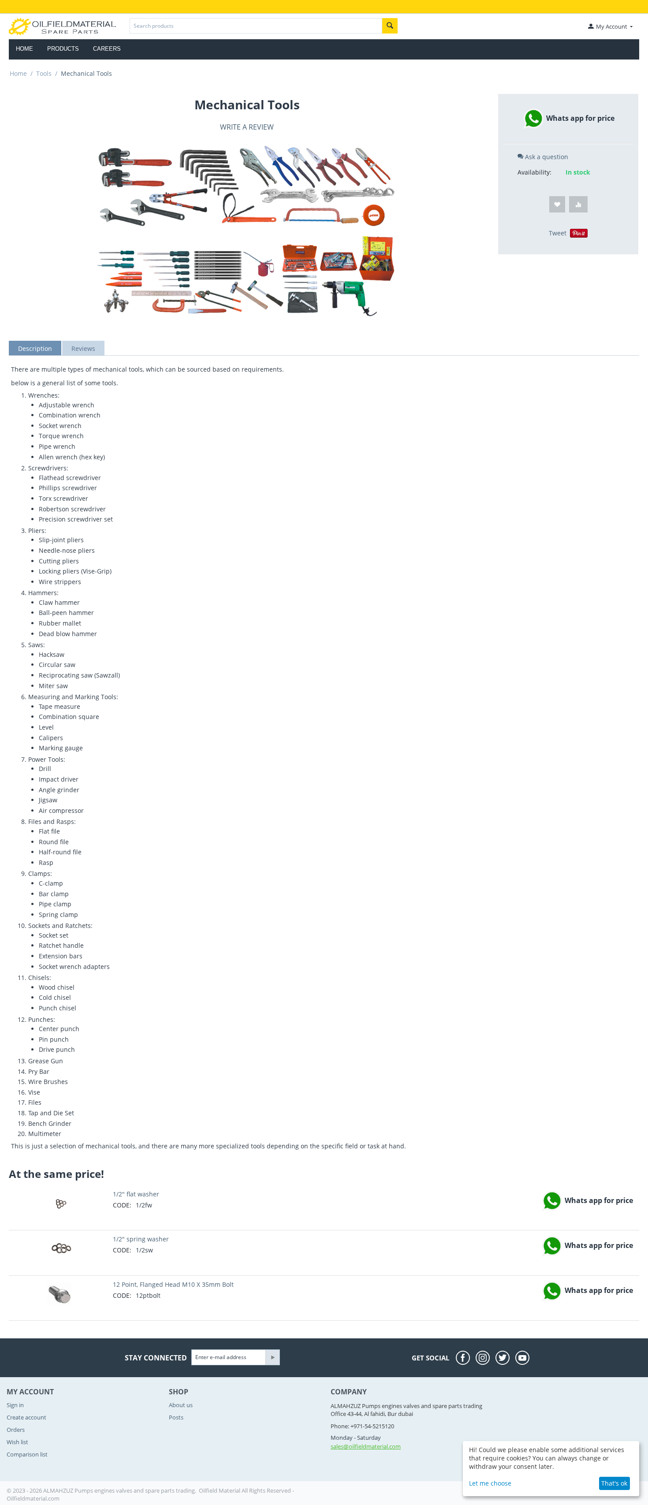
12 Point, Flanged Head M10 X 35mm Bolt (173, 1284)
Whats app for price (579, 118)
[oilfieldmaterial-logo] (62, 26)
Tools (44, 73)
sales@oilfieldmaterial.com (366, 1446)
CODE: (122, 1205)
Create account (26, 1417)
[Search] (390, 26)
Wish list (17, 1442)
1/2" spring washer (141, 1239)
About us (181, 1405)
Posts (176, 1417)
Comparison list (27, 1454)
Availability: (534, 172)
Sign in (15, 1405)
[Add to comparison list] (578, 204)
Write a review (247, 127)
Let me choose (490, 1483)
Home (24, 48)
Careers (107, 48)
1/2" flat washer (136, 1194)
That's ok (614, 1483)
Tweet (557, 233)
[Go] (272, 1357)
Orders (16, 1430)
